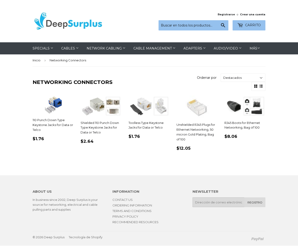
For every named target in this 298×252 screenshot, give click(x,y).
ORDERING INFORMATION (132, 205)
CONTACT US (122, 200)
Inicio (37, 60)
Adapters (193, 48)
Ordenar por (207, 78)
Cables (68, 48)
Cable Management (153, 48)
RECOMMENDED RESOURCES (135, 222)
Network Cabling (105, 48)
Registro (254, 202)
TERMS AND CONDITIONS (132, 211)
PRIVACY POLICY (125, 216)
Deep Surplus (54, 237)
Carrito (252, 25)
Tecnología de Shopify (85, 237)
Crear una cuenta (252, 14)
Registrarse (226, 14)
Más (253, 48)
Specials (42, 48)
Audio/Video (226, 48)
